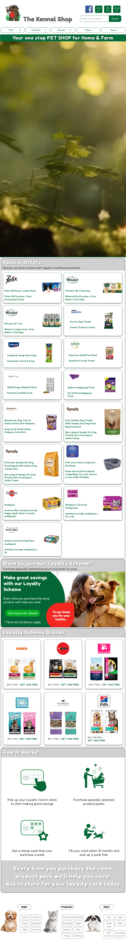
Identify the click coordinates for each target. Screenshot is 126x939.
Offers (88, 30)
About (113, 30)
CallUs (107, 9)
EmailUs (116, 9)
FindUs (99, 9)
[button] (12, 30)
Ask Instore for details (23, 613)
